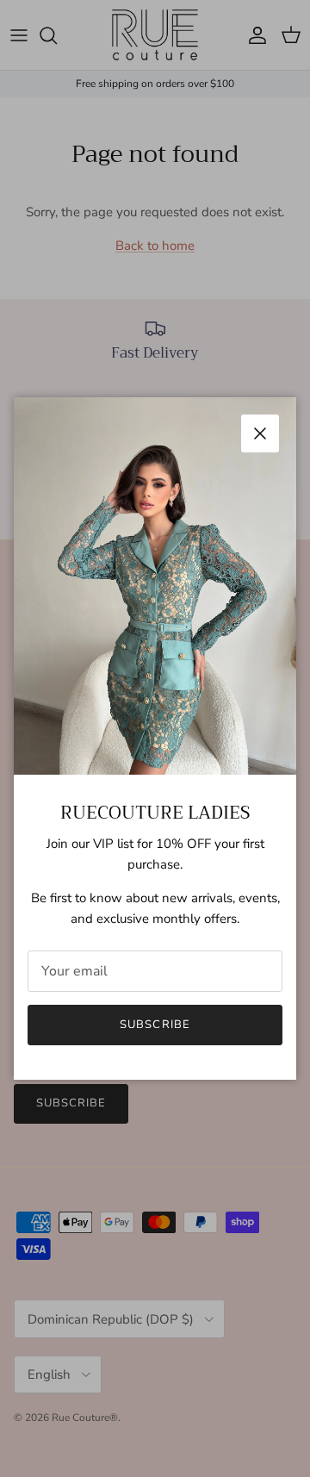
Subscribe (154, 1024)
